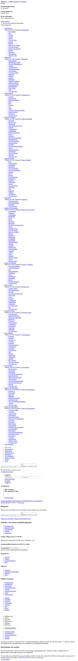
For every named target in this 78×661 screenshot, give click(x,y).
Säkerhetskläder (13, 242)
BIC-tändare (12, 360)
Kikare (10, 134)
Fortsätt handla (9, 497)
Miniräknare (12, 276)
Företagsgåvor (9, 93)
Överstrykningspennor (15, 383)
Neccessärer (12, 326)
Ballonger (11, 336)
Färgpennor (11, 371)
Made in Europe (10, 458)
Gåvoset (10, 97)
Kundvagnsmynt (13, 345)
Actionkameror (12, 67)
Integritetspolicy (9, 633)
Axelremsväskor (13, 410)
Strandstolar (12, 151)
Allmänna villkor (10, 631)
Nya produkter (9, 456)
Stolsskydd (11, 124)
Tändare (10, 359)
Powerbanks (12, 88)
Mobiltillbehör (12, 86)
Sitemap (7, 638)
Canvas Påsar (12, 413)
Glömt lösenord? (10, 479)
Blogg (7, 459)
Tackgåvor (11, 114)
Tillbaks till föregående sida (22, 519)
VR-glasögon (12, 71)
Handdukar (11, 165)
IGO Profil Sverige (10, 628)
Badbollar (11, 121)
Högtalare (11, 74)
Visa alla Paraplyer (14, 141)
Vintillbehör (12, 194)
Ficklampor (11, 393)
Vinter (10, 109)
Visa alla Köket (13, 186)
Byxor (10, 218)
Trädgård (11, 155)
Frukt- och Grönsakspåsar (16, 419)
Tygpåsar (11, 412)
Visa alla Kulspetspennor (15, 381)
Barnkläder (11, 216)
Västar (10, 259)
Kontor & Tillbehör (10, 263)
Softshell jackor (13, 228)
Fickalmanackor (13, 201)
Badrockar (11, 167)
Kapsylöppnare (13, 177)
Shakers (10, 43)
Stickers (10, 353)
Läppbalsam (12, 324)
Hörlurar (11, 76)
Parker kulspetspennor (15, 377)
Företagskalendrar (13, 203)
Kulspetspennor (13, 376)
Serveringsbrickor (13, 290)
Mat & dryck (8, 285)
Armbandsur (12, 215)
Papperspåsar (12, 425)
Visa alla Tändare (13, 362)
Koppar (10, 42)
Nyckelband (12, 347)
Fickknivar (11, 391)
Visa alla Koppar (13, 47)
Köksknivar (11, 179)
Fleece (10, 220)
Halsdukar (11, 223)
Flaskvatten (11, 295)
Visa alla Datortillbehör (15, 64)
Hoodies (10, 256)
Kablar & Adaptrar (14, 81)
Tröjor (10, 254)
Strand (10, 148)
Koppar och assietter (14, 49)
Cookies (7, 637)
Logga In (7, 475)
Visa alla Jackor (13, 230)
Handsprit (11, 319)
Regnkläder (11, 240)
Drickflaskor (8, 28)
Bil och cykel (12, 122)
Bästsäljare (8, 454)
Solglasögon (12, 247)
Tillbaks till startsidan (7, 519)
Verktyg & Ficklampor (11, 388)
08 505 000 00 (5, 502)
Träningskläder (12, 249)
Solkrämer (11, 329)
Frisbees (10, 127)
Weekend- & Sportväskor (16, 427)
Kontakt (7, 573)
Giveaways (11, 340)
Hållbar (7, 559)
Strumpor (11, 251)
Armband (11, 213)
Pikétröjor (11, 235)
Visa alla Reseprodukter (15, 432)
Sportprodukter (12, 143)
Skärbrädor (11, 182)
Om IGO (7, 557)
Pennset (10, 384)
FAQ (6, 461)
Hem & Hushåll (9, 158)
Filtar (10, 162)
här (42, 657)
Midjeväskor (12, 424)
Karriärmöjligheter (10, 561)
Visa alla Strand (13, 153)
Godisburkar (12, 300)
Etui (9, 270)
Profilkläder (11, 239)
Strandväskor (12, 439)
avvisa (21, 656)
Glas (9, 33)
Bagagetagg (12, 431)
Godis (10, 297)
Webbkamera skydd (14, 62)
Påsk (9, 103)
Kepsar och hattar (13, 232)
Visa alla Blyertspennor (15, 374)
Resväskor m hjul (13, 434)
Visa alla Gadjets (13, 73)
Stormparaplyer (13, 139)
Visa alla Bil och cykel (15, 126)
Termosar (11, 52)
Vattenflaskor (12, 54)
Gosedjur (11, 341)
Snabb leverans (13, 112)
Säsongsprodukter (13, 100)
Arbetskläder (12, 211)
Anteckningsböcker (14, 266)
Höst (9, 102)
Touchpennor (12, 379)
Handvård (11, 321)
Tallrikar (10, 192)
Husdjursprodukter (14, 132)
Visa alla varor (12, 55)
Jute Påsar (11, 420)
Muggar (10, 50)
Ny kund (7, 481)
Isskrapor (11, 395)
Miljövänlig (8, 451)
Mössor (10, 234)
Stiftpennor (11, 372)
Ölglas (10, 38)
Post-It (10, 280)
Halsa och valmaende (14, 317)
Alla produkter (9, 444)
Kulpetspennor (9, 582)
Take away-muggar (14, 45)
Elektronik (8, 57)
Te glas (10, 35)
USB (9, 90)
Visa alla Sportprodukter (15, 146)
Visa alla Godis (13, 305)
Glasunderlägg (12, 163)
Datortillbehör (12, 61)
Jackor (10, 227)
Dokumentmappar (13, 281)
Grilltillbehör (12, 131)
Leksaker (11, 348)
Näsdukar (11, 328)
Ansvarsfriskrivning (10, 635)
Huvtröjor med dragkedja (15, 225)
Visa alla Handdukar (14, 170)
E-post (22, 502)
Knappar (11, 338)
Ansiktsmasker (12, 314)
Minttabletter (12, 302)
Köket (10, 174)
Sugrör (10, 184)
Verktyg (10, 403)
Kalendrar (8, 198)
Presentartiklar (9, 333)
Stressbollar (11, 355)
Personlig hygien (10, 311)
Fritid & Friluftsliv (10, 117)
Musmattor (11, 278)
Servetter (11, 292)
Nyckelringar (12, 350)
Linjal (10, 275)
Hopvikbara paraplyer (14, 138)
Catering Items (12, 288)
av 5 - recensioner (10, 1)
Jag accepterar (5, 659)
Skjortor (10, 244)
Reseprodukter (12, 429)
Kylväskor (11, 422)
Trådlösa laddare (13, 83)
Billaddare (11, 79)
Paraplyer (11, 136)
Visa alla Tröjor (13, 258)
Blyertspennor (12, 369)
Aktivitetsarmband (13, 69)
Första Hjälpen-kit (13, 316)
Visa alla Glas (12, 40)
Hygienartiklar (12, 323)
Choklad (11, 299)
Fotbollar (11, 144)
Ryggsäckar (11, 436)
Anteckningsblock (13, 268)
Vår (9, 107)
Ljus (9, 189)
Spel (9, 352)
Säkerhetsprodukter (14, 398)
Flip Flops (11, 222)
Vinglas (10, 37)
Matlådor (11, 180)
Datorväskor (12, 415)
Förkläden (11, 187)
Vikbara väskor (13, 441)
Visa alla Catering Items (15, 293)
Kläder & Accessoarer (11, 208)
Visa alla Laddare (13, 85)
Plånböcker (11, 237)
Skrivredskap (8, 365)
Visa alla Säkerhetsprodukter (16, 401)
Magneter (11, 191)
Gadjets (10, 66)
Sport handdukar (13, 168)
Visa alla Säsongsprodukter (16, 110)
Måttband (11, 396)
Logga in (7, 482)
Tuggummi (11, 304)
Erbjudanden (9, 449)
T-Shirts (10, 252)
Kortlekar (11, 343)
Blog (6, 562)
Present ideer (12, 98)
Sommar (10, 105)
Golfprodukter (12, 129)
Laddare (10, 78)
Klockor (10, 172)
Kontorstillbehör (13, 271)
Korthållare (11, 273)
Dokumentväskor (13, 417)
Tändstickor (12, 357)
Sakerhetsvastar (13, 400)
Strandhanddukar (13, 150)
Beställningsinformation (12, 572)
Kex (9, 307)
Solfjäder (11, 246)
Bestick (10, 175)
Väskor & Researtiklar (11, 407)
